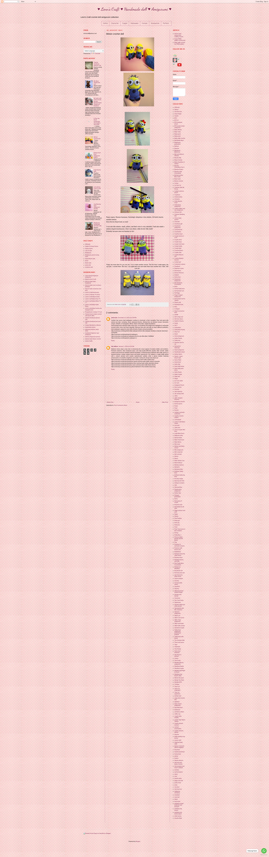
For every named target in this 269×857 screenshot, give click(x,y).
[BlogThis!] (132, 304)
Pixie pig (176, 522)
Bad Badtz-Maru (179, 140)
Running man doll (179, 573)
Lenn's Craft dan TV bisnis (92, 294)
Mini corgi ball (178, 452)
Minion (176, 456)
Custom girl (177, 262)
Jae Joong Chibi (179, 393)
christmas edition (179, 712)
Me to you (177, 444)
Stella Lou (177, 615)
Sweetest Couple (179, 628)
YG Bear (176, 684)
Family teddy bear (179, 288)
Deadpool (177, 266)
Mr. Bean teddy (178, 478)
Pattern (166, 23)
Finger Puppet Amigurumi (178, 295)
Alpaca (176, 109)
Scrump (176, 581)
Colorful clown (178, 234)
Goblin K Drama (179, 321)
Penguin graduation (177, 496)
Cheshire (177, 199)
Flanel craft (177, 302)
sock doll (176, 797)
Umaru (176, 658)
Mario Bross (177, 442)
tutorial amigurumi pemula (92, 336)
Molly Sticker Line (179, 460)
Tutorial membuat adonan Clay (97, 64)
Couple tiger (177, 248)
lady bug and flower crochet (178, 763)
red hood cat (178, 789)
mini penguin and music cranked (179, 766)
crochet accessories (177, 727)
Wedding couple (179, 668)
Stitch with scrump (179, 625)
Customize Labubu (179, 264)
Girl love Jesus (178, 319)
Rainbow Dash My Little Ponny (179, 554)
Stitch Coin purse (179, 617)
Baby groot (177, 134)
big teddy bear (178, 707)
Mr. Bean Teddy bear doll (97, 82)
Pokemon (177, 525)
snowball (177, 795)
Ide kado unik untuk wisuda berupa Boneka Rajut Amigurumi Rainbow (98, 102)
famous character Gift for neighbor (179, 746)
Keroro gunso (178, 403)
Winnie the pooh (179, 678)
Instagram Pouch (179, 385)
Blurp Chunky (178, 160)
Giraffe (176, 314)
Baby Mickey (178, 129)
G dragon (177, 309)
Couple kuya (178, 242)
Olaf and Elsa (178, 487)
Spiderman (177, 602)
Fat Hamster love (179, 291)
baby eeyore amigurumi (178, 704)
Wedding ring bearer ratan (178, 675)
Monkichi (177, 467)
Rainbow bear (178, 557)
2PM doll (87, 244)
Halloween (134, 23)
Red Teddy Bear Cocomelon (179, 564)
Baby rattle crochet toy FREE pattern (179, 43)
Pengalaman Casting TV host (93, 312)
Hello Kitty (177, 364)
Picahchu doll (178, 504)
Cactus (176, 183)
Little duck (177, 427)
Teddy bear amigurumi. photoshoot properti (177, 632)
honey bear (177, 754)
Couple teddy (178, 246)
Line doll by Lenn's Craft (97, 187)
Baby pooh (177, 136)
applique (176, 701)
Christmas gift (178, 224)
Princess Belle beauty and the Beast (178, 538)
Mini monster (178, 454)
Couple (124, 23)
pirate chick (177, 782)
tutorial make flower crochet (93, 339)
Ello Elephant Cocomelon (178, 283)
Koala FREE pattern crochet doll (179, 39)
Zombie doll (177, 696)
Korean (144, 23)
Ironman (176, 389)
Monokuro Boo (178, 469)
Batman (176, 146)
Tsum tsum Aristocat (177, 651)
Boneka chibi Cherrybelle (178, 172)
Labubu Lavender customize (179, 413)
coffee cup (177, 714)
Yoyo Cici (177, 686)
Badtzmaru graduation (177, 143)
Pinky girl (177, 520)
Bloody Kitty (177, 158)
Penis (176, 499)
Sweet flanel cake (90, 258)
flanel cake (88, 263)
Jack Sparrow (178, 391)
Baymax (176, 148)
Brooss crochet (178, 181)
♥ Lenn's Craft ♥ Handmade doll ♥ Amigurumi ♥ (134, 9)
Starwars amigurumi (177, 612)
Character (115, 23)
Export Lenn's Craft (90, 279)
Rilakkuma (88, 253)
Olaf (175, 485)
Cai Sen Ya (177, 185)
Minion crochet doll (97, 137)
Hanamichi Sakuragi (177, 346)
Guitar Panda (178, 338)
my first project (178, 772)
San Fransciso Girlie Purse (178, 575)
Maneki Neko (178, 437)
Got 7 (175, 325)
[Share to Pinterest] (138, 304)
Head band (177, 362)
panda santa (178, 778)
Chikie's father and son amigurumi (179, 209)
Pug (175, 542)
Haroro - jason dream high (178, 357)
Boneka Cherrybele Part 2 (179, 166)
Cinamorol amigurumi (177, 226)
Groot (176, 334)
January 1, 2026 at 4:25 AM (126, 346)
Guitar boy (177, 340)
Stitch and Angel (179, 623)
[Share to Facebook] (136, 304)
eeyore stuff (177, 740)
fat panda (177, 749)
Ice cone (176, 383)
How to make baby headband (90, 282)
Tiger (175, 644)
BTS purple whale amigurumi (179, 126)
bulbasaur (177, 709)
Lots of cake (88, 250)
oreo (175, 776)
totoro (176, 799)
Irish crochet (177, 387)
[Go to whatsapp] (264, 850)
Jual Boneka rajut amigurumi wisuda (97, 206)
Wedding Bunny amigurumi (179, 663)
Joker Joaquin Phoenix (178, 398)
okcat (175, 774)
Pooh (175, 527)
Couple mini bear (179, 244)
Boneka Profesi (178, 169)
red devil (176, 787)
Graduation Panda (179, 329)
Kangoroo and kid (179, 401)
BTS (175, 118)
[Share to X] (134, 304)
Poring (176, 533)
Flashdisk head (178, 304)
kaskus (176, 758)
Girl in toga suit (178, 317)
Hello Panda (178, 372)
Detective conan (179, 268)
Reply (113, 340)
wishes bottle (89, 341)
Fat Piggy (177, 293)
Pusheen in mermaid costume (179, 545)
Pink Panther (178, 518)
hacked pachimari (179, 752)
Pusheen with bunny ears (178, 548)
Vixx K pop (177, 660)
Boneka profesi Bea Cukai (178, 176)
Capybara (177, 195)
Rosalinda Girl (178, 570)
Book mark (177, 179)
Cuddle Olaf (177, 252)
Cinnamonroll (178, 229)
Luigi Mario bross (179, 433)
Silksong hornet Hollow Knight (178, 591)
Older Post (165, 402)
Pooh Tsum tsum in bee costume (179, 529)
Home (105, 23)
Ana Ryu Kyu (178, 111)
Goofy (176, 323)
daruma (176, 734)
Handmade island (179, 352)
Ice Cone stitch (178, 381)
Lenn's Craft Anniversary (92, 292)
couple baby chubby (177, 716)
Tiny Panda (177, 649)
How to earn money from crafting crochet (178, 35)
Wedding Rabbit (179, 666)
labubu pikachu (178, 760)
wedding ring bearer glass (178, 813)
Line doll (176, 425)
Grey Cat (176, 332)
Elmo (175, 286)
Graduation (155, 23)
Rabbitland (177, 551)
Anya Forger (177, 114)
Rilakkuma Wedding (177, 567)
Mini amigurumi (178, 450)
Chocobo (177, 221)
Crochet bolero (178, 250)
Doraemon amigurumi (177, 279)
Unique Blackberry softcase (93, 325)
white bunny (177, 816)
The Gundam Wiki (179, 640)
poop (175, 785)
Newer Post (110, 402)
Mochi (176, 458)
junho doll (88, 265)
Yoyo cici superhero (177, 693)
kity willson (114, 346)
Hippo (176, 378)
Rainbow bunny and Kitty (178, 560)
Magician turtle (178, 435)
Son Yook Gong (178, 600)
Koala (176, 406)
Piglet (176, 514)
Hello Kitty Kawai (179, 366)
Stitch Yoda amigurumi (177, 620)
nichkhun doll (89, 267)
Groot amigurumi (179, 336)
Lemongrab (177, 419)
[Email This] (130, 304)
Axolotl (176, 116)
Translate (97, 53)
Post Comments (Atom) (120, 405)
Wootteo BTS (178, 682)
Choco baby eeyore (177, 218)
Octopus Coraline (179, 483)
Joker (176, 396)
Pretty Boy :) (177, 535)
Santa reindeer (178, 578)
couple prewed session (178, 724)
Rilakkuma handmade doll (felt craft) (97, 224)
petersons (114, 317)
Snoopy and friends (177, 595)
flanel (86, 261)
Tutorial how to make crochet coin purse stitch (93, 314)
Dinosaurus (177, 270)
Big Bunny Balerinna (177, 151)
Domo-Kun (177, 277)
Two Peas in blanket (177, 655)
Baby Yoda (177, 132)
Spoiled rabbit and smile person (179, 605)
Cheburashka (178, 197)
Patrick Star (177, 493)
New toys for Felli (179, 481)
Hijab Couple (178, 374)
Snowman (177, 598)
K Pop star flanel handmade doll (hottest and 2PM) (97, 121)
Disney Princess (179, 272)
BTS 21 (176, 120)
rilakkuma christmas (177, 792)
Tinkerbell (177, 646)
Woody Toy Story (179, 680)
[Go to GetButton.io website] (264, 855)
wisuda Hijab (178, 818)
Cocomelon (177, 231)
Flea (175, 306)
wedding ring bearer (178, 809)
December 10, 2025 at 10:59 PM (127, 317)
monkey (176, 770)
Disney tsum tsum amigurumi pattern (97, 155)
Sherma (176, 588)
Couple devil (178, 239)
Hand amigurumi (179, 350)
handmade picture (90, 327)
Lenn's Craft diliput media (92, 296)
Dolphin (176, 275)
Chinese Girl (178, 212)
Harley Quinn (89, 248)
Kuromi (176, 410)
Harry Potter (177, 360)
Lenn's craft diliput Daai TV (92, 299)
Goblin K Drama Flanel (91, 246)
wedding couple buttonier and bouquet (179, 805)
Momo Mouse (178, 462)
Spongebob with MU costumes (179, 608)
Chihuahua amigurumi (177, 205)
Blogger (138, 841)
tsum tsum (177, 801)
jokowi (176, 756)
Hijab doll (177, 376)
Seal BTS (177, 586)
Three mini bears (179, 642)
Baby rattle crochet (179, 138)
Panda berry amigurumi (177, 490)
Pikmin (176, 516)
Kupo (175, 408)
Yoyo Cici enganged (177, 689)
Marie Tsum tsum (179, 440)
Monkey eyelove (179, 465)
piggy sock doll (178, 780)
